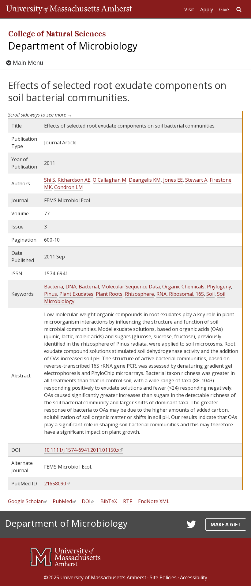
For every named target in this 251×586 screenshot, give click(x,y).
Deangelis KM (145, 179)
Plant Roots (109, 294)
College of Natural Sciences (57, 34)
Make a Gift (226, 524)
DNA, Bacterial (82, 286)
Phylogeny (219, 286)
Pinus (50, 294)
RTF (127, 501)
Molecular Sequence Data (130, 286)
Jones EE (173, 179)
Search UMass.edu (238, 9)
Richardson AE (74, 179)
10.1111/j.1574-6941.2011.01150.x (83, 450)
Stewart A (196, 179)
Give (224, 9)
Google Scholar (27, 501)
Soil (210, 294)
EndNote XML (154, 501)
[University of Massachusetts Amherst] (65, 554)
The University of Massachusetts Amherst (69, 9)
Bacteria (53, 286)
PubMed (64, 501)
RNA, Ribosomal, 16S (180, 294)
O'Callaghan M (109, 179)
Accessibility (193, 577)
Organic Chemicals (183, 286)
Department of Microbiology (72, 45)
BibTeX (108, 501)
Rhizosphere (139, 294)
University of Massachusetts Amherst (103, 577)
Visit (189, 9)
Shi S (49, 179)
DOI (88, 501)
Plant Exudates (76, 294)
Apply (206, 9)
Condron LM (68, 187)
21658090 (56, 483)
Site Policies (163, 577)
